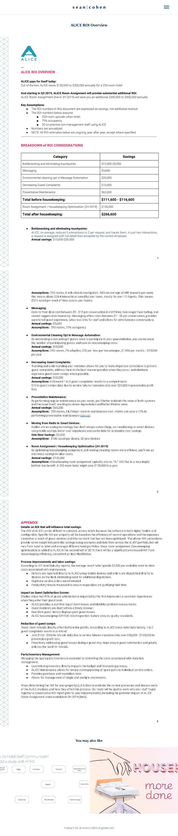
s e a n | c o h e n (89, 7)
